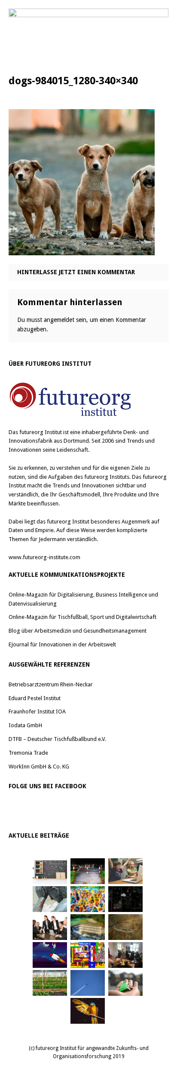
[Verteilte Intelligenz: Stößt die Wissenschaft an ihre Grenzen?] (125, 899)
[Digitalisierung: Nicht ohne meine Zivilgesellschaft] (87, 899)
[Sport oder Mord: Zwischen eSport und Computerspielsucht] (125, 871)
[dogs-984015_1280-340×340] (82, 249)
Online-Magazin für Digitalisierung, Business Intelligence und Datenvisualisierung (83, 599)
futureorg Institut (40, 432)
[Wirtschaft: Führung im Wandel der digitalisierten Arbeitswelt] (87, 983)
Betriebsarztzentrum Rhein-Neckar (51, 684)
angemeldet (59, 319)
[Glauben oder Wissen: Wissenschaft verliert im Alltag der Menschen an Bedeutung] (50, 899)
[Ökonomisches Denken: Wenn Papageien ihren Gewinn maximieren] (87, 1011)
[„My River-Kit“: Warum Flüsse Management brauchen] (87, 927)
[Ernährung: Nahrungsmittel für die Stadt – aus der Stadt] (50, 983)
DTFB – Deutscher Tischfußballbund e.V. (57, 739)
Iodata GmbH (25, 725)
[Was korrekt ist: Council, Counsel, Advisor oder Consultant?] (50, 927)
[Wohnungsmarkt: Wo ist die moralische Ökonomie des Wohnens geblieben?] (125, 983)
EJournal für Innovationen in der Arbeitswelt (62, 644)
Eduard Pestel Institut (35, 698)
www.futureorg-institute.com (44, 557)
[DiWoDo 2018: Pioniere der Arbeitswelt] (125, 955)
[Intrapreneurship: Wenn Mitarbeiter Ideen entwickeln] (50, 955)
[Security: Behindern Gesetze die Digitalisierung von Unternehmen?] (87, 871)
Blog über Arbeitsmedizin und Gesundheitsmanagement (77, 630)
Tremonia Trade (28, 753)
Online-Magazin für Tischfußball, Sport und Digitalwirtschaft (82, 617)
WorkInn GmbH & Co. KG (39, 766)
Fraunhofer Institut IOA (37, 711)
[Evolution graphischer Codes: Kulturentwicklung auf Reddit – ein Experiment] (87, 955)
